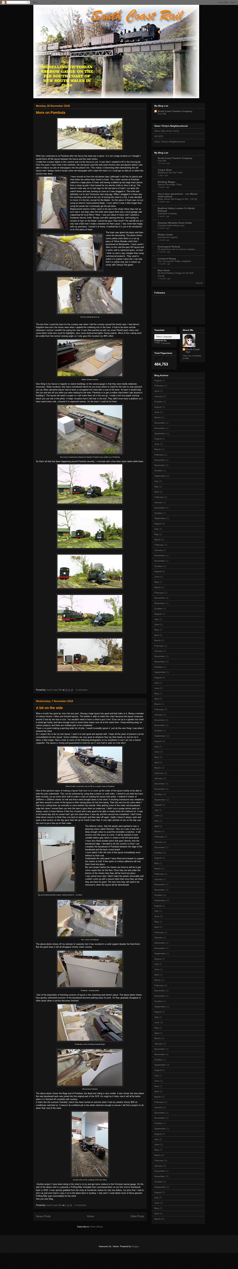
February (159, 385)
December (159, 422)
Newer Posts (43, 1216)
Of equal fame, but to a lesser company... (177, 249)
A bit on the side (49, 708)
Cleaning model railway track (171, 225)
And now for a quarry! (168, 237)
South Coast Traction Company (175, 111)
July (156, 481)
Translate (165, 343)
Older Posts (137, 1216)
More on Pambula (50, 113)
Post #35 (162, 114)
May (156, 486)
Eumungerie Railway (169, 246)
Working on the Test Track (170, 172)
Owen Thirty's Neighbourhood (169, 141)
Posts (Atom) (96, 1226)
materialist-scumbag (167, 213)
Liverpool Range (167, 258)
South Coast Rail (59, 12)
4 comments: (81, 1205)
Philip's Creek (165, 234)
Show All (199, 283)
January (158, 396)
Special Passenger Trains (170, 184)
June (156, 391)
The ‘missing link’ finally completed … (175, 261)
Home (90, 1216)
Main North (164, 270)
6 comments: (82, 690)
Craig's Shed (165, 170)
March (157, 417)
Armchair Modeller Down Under (175, 223)
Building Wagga (166, 182)
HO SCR (158, 136)
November (159, 428)
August (157, 380)
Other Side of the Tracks (166, 131)
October (158, 401)
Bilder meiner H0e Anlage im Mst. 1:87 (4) (177, 199)
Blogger (135, 1246)
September (160, 433)
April (156, 491)
